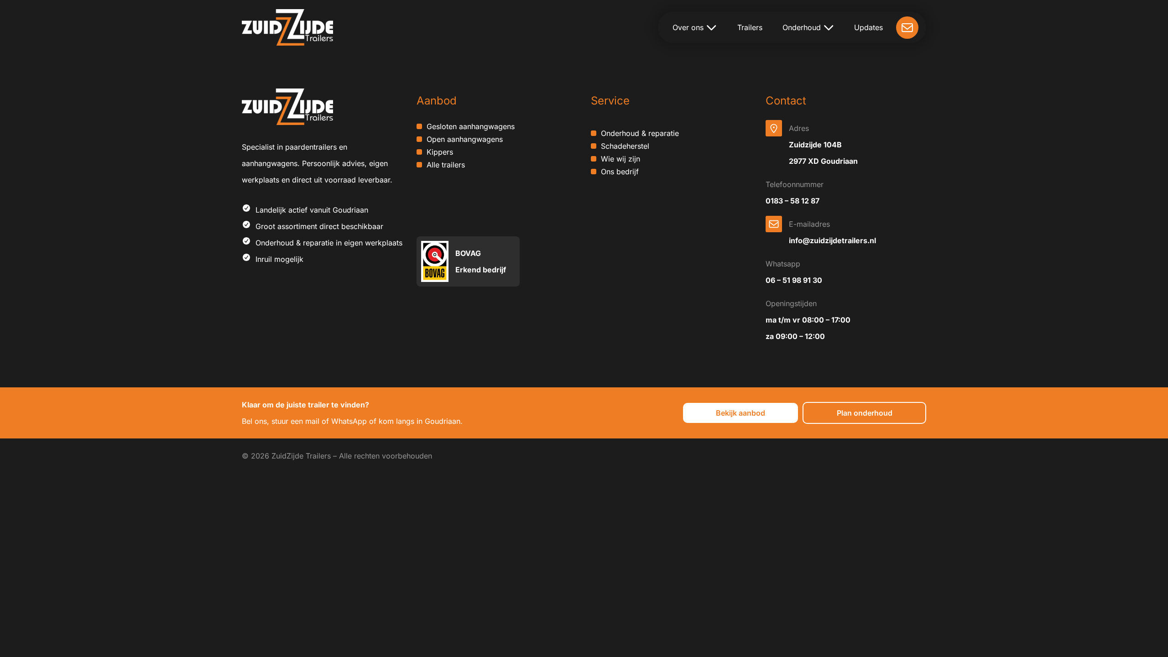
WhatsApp (349, 421)
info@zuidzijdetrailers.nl (832, 240)
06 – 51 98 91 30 (794, 280)
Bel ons (254, 421)
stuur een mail (295, 421)
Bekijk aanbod (740, 412)
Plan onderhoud (864, 412)
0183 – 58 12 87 (792, 200)
